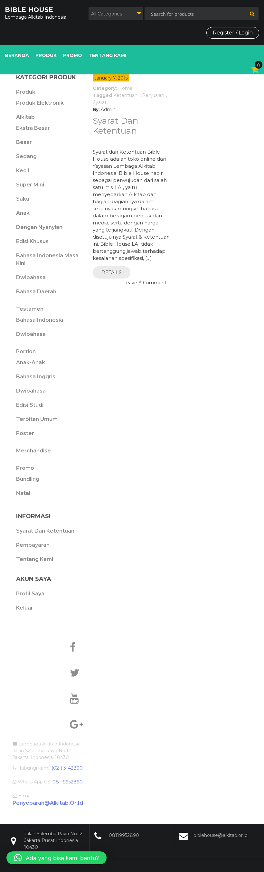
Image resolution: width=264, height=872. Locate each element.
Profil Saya (30, 594)
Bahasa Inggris (35, 377)
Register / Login (233, 33)
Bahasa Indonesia (39, 320)
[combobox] (116, 13)
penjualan (153, 95)
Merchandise (33, 451)
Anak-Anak (30, 362)
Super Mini (30, 185)
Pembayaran (33, 545)
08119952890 (124, 835)
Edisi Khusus (32, 241)
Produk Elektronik (40, 103)
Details (111, 272)
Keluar (24, 608)
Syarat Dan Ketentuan (45, 531)
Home (125, 88)
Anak (23, 213)
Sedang (26, 156)
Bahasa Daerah (36, 292)
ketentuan (125, 95)
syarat (100, 102)
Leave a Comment (144, 283)
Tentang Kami (107, 55)
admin (108, 109)
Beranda (17, 55)
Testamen (29, 309)
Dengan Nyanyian (39, 227)
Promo (72, 55)
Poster (25, 433)
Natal (23, 493)
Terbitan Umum (37, 419)
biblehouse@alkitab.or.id (220, 835)
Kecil (22, 170)
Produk (46, 55)
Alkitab (25, 117)
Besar (24, 142)
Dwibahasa (31, 277)
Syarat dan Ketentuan (115, 126)
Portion (26, 351)
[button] (56, 857)
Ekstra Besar (33, 128)
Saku (22, 199)
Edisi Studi (29, 405)
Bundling (27, 479)
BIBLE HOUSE (29, 9)
